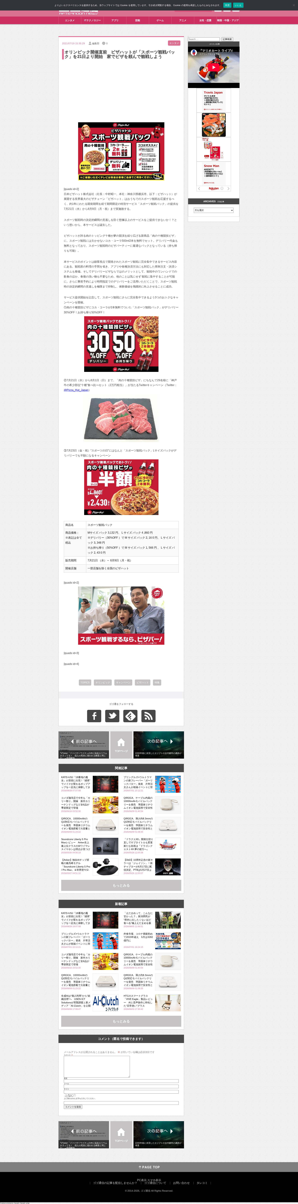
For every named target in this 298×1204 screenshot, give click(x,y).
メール (66, 1084)
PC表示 (142, 1180)
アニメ (182, 20)
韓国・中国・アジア (228, 20)
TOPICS (85, 682)
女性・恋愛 (205, 20)
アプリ (115, 20)
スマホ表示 (154, 1180)
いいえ (238, 5)
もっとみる (121, 885)
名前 (65, 1078)
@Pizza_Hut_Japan (76, 390)
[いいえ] (293, 5)
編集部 (95, 43)
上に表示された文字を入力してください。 (80, 1098)
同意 (227, 5)
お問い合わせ (181, 1182)
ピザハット (143, 682)
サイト (66, 1089)
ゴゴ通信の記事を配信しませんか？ (115, 1182)
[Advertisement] (121, 86)
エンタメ (70, 20)
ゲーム (160, 20)
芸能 (137, 20)
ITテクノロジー (92, 20)
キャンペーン (123, 682)
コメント (68, 1055)
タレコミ (202, 1182)
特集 (157, 682)
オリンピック (103, 682)
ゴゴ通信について (155, 1182)
